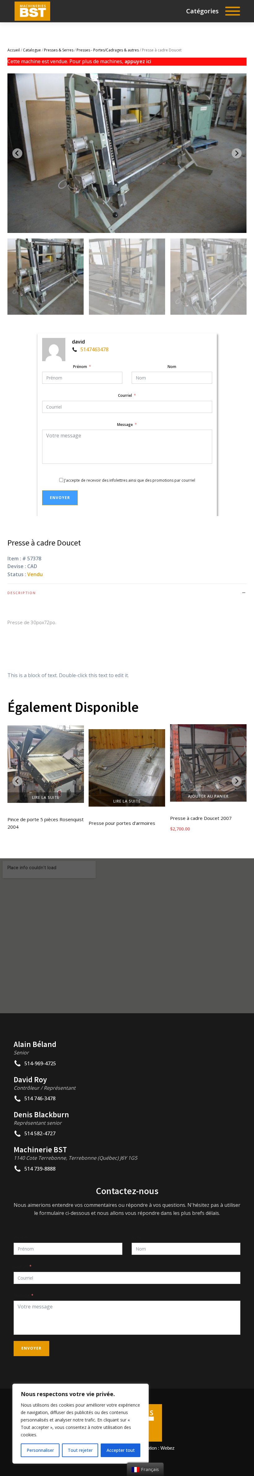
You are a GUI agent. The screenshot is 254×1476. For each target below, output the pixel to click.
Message (125, 424)
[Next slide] (237, 153)
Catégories (202, 11)
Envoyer (60, 497)
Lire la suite (45, 797)
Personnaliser (40, 1450)
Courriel (125, 395)
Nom (172, 366)
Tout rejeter (80, 1450)
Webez (167, 1448)
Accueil (13, 50)
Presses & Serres (58, 50)
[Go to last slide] (17, 781)
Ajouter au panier (208, 796)
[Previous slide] (17, 153)
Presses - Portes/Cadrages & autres (108, 50)
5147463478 (94, 349)
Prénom (80, 366)
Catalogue (32, 50)
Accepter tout (121, 1450)
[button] (45, 277)
